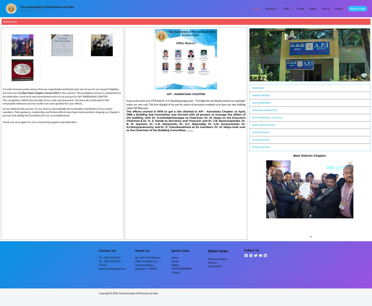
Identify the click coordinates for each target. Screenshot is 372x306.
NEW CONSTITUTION (263, 125)
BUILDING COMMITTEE (264, 110)
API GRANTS (215, 266)
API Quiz (212, 262)
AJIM (286, 8)
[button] (357, 8)
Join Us (325, 8)
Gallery (313, 8)
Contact (338, 8)
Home (257, 8)
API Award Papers (217, 259)
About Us (270, 8)
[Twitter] (256, 255)
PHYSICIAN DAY (261, 147)
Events (300, 8)
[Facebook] (246, 255)
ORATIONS (258, 88)
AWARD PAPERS (261, 95)
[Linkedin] (265, 255)
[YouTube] (261, 255)
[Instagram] (251, 255)
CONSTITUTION (260, 132)
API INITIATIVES (261, 140)
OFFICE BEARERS (261, 103)
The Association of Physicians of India (47, 7)
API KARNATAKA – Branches (267, 117)
